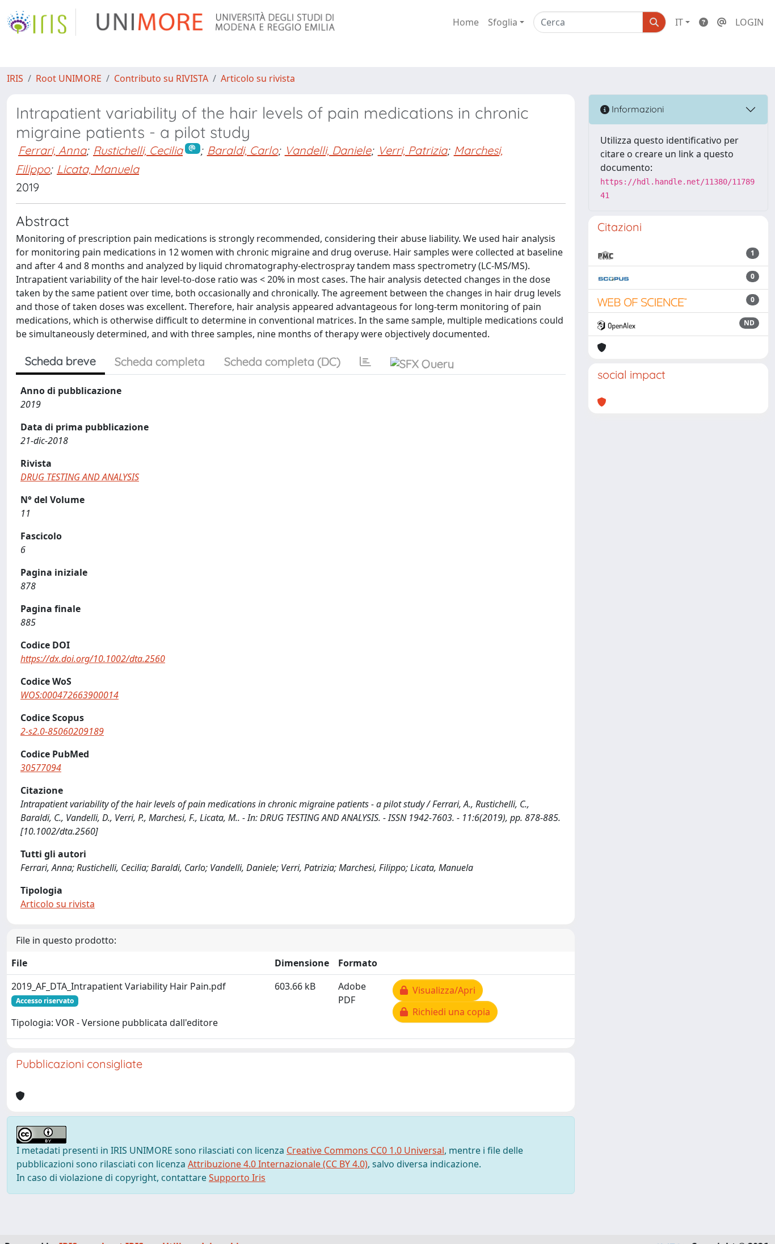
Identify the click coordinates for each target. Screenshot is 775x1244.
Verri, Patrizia (412, 150)
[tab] (365, 362)
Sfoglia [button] (502, 22)
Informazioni (636, 109)
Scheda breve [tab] (60, 361)
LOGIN (749, 22)
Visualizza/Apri (441, 990)
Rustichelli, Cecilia (138, 150)
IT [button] (679, 22)
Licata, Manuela (98, 169)
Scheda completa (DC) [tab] (282, 361)
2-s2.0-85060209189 (62, 731)
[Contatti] (722, 22)
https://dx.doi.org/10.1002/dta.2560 (92, 658)
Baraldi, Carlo (242, 150)
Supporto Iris (237, 1177)
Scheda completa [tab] (160, 361)
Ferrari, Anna (52, 150)
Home (466, 22)
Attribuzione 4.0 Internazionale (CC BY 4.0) (278, 1164)
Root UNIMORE (69, 78)
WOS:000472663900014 (69, 695)
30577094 (40, 767)
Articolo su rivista (258, 78)
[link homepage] (41, 22)
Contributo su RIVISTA (161, 78)
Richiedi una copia (449, 1012)
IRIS (15, 78)
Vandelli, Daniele (328, 150)
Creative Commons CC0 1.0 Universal (365, 1150)
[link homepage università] (216, 22)
